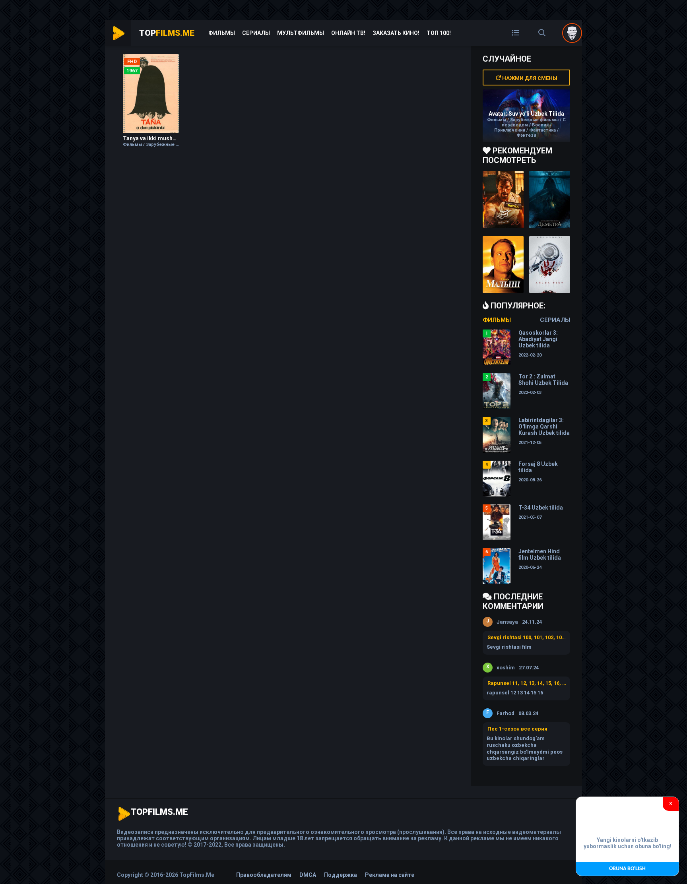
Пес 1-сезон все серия (517, 728)
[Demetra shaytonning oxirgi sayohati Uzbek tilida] (549, 199)
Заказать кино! (396, 33)
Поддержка (340, 875)
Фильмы (221, 33)
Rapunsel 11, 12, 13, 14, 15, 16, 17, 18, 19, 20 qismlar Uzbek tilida (526, 683)
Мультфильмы (300, 33)
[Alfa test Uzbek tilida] (549, 264)
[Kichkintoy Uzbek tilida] (503, 264)
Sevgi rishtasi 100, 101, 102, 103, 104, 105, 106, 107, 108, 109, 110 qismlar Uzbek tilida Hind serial (526, 637)
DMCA (307, 875)
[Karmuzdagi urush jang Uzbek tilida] (503, 199)
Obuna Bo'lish (627, 869)
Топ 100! (439, 33)
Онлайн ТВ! (348, 33)
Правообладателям (263, 875)
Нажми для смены (529, 78)
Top (166, 33)
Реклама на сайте (389, 875)
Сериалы (256, 33)
